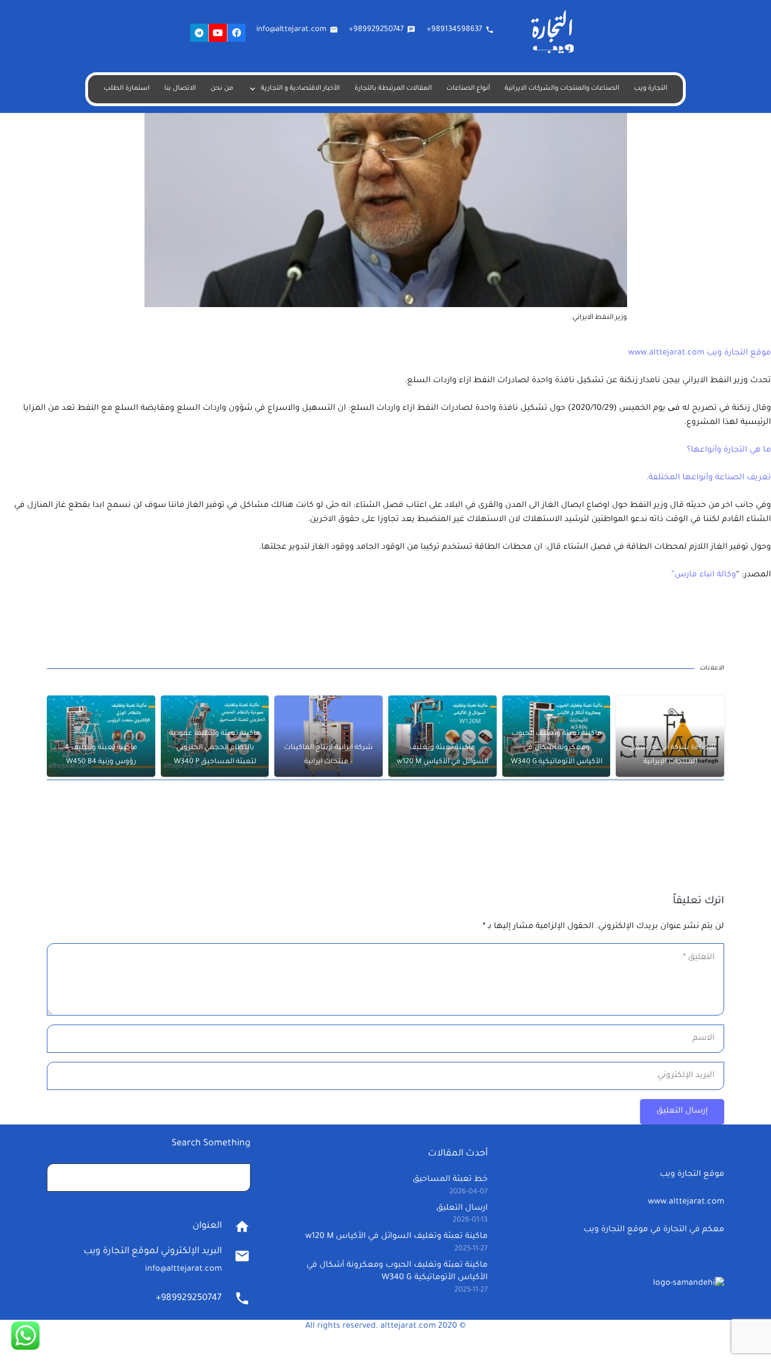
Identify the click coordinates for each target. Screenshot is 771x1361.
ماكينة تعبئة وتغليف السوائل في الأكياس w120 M (396, 1236)
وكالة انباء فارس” (703, 575)
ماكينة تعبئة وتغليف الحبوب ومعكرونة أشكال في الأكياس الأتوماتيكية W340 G (556, 748)
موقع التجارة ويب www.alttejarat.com (699, 353)
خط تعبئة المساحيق (450, 1179)
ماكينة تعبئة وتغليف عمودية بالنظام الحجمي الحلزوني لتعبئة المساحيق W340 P (214, 748)
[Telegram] (199, 33)
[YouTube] (218, 33)
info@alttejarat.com (183, 1269)
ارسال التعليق (462, 1208)
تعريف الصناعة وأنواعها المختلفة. (708, 478)
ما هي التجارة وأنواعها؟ (729, 450)
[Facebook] (236, 33)
